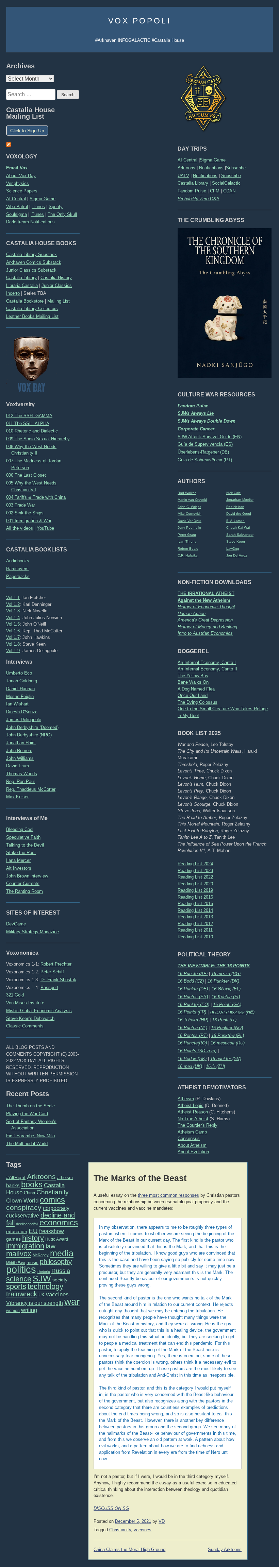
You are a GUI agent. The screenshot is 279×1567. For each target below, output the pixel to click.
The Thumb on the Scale (30, 1105)
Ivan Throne (187, 541)
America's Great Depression (205, 620)
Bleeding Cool (19, 829)
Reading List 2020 (195, 883)
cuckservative (22, 1216)
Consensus (189, 1138)
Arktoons (186, 167)
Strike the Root (21, 852)
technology (45, 1286)
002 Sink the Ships (25, 512)
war (72, 1301)
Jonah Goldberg (21, 680)
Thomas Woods (21, 773)
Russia (60, 1270)
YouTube (45, 528)
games (13, 1239)
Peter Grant (187, 534)
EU (33, 1230)
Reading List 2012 (195, 923)
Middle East (15, 1263)
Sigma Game (213, 160)
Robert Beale (188, 548)
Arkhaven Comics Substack (33, 262)
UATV (183, 175)
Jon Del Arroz (236, 555)
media (61, 1253)
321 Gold (15, 995)
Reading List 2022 (195, 877)
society (59, 1279)
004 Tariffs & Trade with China (36, 497)
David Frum (17, 765)
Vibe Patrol (17, 206)
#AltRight (16, 1177)
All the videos (19, 528)
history (33, 1238)
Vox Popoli (139, 20)
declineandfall (27, 1224)
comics (52, 1199)
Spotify (56, 206)
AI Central (187, 160)
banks (13, 1185)
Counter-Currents (22, 883)
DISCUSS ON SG (111, 1508)
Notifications (211, 167)
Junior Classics (57, 285)
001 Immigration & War (28, 520)
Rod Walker (187, 493)
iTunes (38, 206)
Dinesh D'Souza (21, 711)
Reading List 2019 (195, 890)
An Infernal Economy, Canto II (207, 668)
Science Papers (21, 190)
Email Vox (17, 167)
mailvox (18, 1253)
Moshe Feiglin (20, 696)
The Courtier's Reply (197, 1125)
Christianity (52, 1192)
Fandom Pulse (192, 190)
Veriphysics (17, 183)
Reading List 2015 (195, 903)
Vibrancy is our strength (34, 1303)
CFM (214, 190)
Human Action (192, 613)
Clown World (22, 1200)
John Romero (19, 750)
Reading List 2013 (195, 916)
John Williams (20, 758)
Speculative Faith (23, 837)
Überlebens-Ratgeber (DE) (203, 452)
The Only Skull (62, 214)
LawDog (232, 548)
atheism (65, 1177)
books (32, 1184)
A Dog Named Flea (196, 689)
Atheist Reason (193, 1111)
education (16, 1231)
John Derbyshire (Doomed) (32, 727)
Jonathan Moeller (239, 499)
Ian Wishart (17, 703)
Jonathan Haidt (21, 742)
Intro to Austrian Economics (205, 633)
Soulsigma (16, 214)
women (13, 1310)
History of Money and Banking (207, 626)
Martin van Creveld (192, 499)
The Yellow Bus (193, 675)
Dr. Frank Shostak (58, 979)
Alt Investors (18, 868)
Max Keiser (17, 796)
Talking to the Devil (25, 845)
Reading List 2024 (195, 863)
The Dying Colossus (197, 702)
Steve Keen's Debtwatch (30, 1018)
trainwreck (21, 1294)
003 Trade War (20, 505)
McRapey (41, 1255)
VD (162, 1521)
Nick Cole (233, 493)
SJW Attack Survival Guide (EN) (210, 436)
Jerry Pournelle (189, 527)
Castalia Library (193, 183)
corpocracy (56, 1208)
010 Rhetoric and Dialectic (32, 430)
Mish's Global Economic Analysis (39, 1010)
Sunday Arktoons (225, 1549)
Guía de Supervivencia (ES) (205, 444)
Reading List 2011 (195, 930)
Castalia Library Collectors (32, 308)
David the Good (238, 513)
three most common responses (168, 1195)
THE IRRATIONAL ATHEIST (206, 593)
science (18, 1279)
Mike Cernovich (189, 513)
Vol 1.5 (13, 624)
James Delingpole (23, 719)
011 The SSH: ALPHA (27, 423)
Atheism (186, 1098)
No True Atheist (193, 1118)
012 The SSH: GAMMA (29, 415)
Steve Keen (235, 541)
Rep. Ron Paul (20, 781)
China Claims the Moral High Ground (129, 1549)
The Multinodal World (27, 1143)
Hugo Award (56, 1239)
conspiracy (24, 1207)
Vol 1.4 (13, 617)
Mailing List (58, 301)
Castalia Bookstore (25, 301)
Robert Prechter (55, 964)
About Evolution (193, 1151)
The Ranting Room (24, 891)
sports (16, 1286)
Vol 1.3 (13, 610)
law (50, 1246)
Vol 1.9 (13, 650)
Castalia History (56, 277)
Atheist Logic (190, 1105)
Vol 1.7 (13, 637)
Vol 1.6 (13, 630)
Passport (49, 987)
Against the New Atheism (204, 600)
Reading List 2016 (195, 897)
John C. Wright (189, 507)
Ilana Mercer (18, 860)
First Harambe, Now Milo (30, 1135)
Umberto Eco (19, 673)
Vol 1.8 (13, 644)
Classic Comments (25, 1025)
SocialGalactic (226, 183)
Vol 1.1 (13, 597)
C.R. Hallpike (188, 555)
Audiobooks (17, 560)
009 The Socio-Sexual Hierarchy (38, 438)
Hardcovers (17, 568)
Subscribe (236, 167)
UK (41, 1295)
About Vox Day (21, 175)
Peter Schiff (52, 971)
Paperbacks (18, 576)
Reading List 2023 (195, 870)
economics (58, 1222)
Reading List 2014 (195, 910)
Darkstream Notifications (30, 221)
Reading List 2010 (195, 936)
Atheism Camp (192, 1132)
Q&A (198, 198)
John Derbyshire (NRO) (29, 734)
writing (29, 1310)
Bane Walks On (193, 682)
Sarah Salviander (239, 534)
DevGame (16, 923)
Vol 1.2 (13, 604)
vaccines (57, 1294)
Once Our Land (193, 695)
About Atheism (192, 1145)
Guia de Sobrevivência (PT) (205, 459)
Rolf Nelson (235, 507)
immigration (25, 1246)
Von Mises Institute (25, 1002)
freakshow (51, 1231)
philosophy (56, 1261)
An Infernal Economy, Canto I (207, 662)
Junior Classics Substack (31, 270)
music (32, 1262)
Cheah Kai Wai (238, 527)
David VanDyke (189, 521)
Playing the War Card (27, 1113)
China (29, 1192)
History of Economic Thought (206, 606)
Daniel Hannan (20, 688)
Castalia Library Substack (31, 254)
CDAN (229, 190)
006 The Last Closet (26, 475)
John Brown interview (27, 876)
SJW (42, 1278)
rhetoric (43, 1272)
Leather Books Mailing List (32, 316)
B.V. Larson (235, 521)
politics (21, 1269)
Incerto (13, 293)
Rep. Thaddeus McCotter (30, 789)
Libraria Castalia (22, 285)
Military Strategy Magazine (32, 931)
